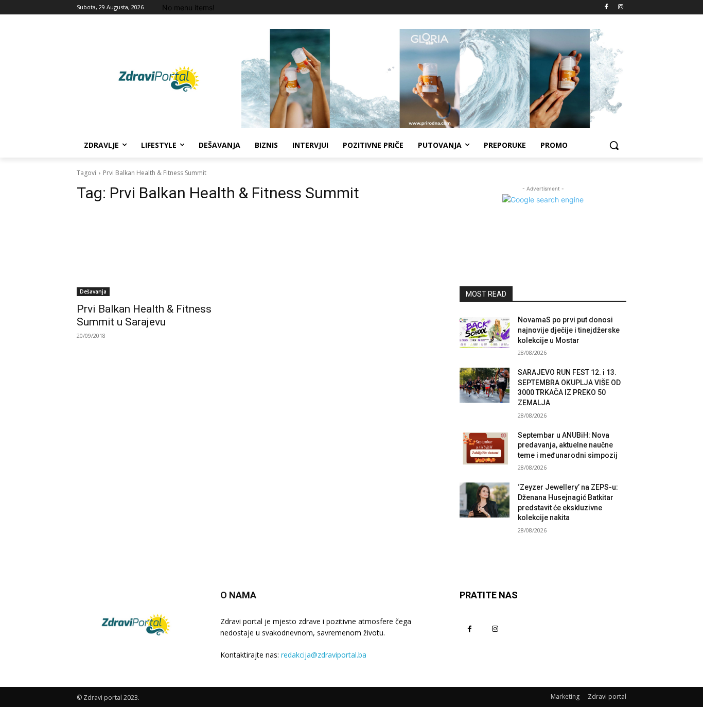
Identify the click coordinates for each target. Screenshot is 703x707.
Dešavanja (93, 291)
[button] (614, 145)
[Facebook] (606, 7)
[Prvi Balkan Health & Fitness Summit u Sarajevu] (160, 254)
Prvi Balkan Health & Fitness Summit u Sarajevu (144, 315)
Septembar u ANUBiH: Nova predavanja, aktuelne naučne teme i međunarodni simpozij (568, 445)
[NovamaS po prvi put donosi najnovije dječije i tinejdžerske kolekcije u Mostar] (484, 332)
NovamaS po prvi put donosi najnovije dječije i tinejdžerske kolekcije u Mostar (569, 330)
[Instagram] (620, 7)
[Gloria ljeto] (433, 78)
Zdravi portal (607, 696)
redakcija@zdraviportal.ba (323, 655)
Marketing (565, 696)
